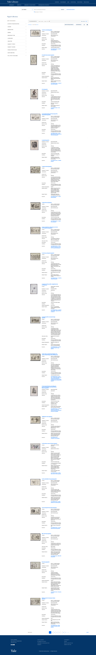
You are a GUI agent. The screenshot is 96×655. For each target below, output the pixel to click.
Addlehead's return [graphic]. (47, 416)
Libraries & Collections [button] (29, 4)
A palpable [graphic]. (45, 140)
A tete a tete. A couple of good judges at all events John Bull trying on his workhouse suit (50, 354)
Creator (10, 41)
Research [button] (11, 4)
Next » (37, 24)
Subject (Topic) (11, 44)
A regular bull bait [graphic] (47, 166)
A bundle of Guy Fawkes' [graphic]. (48, 55)
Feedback (39, 644)
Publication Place (12, 49)
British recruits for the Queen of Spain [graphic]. (48, 598)
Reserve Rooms (79, 1)
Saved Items (57, 1)
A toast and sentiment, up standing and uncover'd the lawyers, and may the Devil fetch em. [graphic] (49, 387)
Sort (69, 24)
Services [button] (19, 4)
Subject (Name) (11, 47)
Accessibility (66, 639)
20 (78, 24)
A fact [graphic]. (45, 89)
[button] (62, 9)
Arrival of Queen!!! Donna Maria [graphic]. (49, 507)
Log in (68, 1)
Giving (65, 641)
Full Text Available (13, 55)
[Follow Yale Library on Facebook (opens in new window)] (11, 644)
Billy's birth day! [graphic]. (46, 533)
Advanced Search (70, 9)
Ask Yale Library (73, 1)
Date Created (11, 52)
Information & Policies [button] (43, 4)
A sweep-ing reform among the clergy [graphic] (48, 317)
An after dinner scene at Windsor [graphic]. (49, 443)
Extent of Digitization (13, 23)
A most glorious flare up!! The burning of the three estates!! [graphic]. (49, 114)
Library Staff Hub (67, 644)
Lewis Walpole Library (54, 83)
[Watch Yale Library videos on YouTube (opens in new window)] (14, 644)
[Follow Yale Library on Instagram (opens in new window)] (12, 644)
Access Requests (63, 1)
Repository (10, 29)
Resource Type (11, 35)
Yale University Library (13, 2)
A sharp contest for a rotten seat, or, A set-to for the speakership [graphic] (50, 227)
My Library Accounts (41, 641)
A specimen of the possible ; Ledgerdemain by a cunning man (50, 284)
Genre (9, 32)
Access (9, 26)
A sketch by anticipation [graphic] (48, 253)
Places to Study (86, 1)
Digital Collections (12, 17)
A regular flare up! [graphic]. (47, 202)
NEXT (87, 632)
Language (10, 38)
